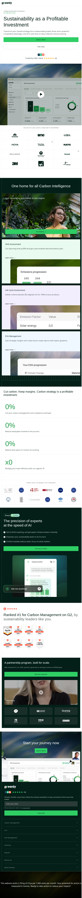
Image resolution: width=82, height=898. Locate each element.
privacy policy (26, 808)
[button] (41, 822)
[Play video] (41, 94)
